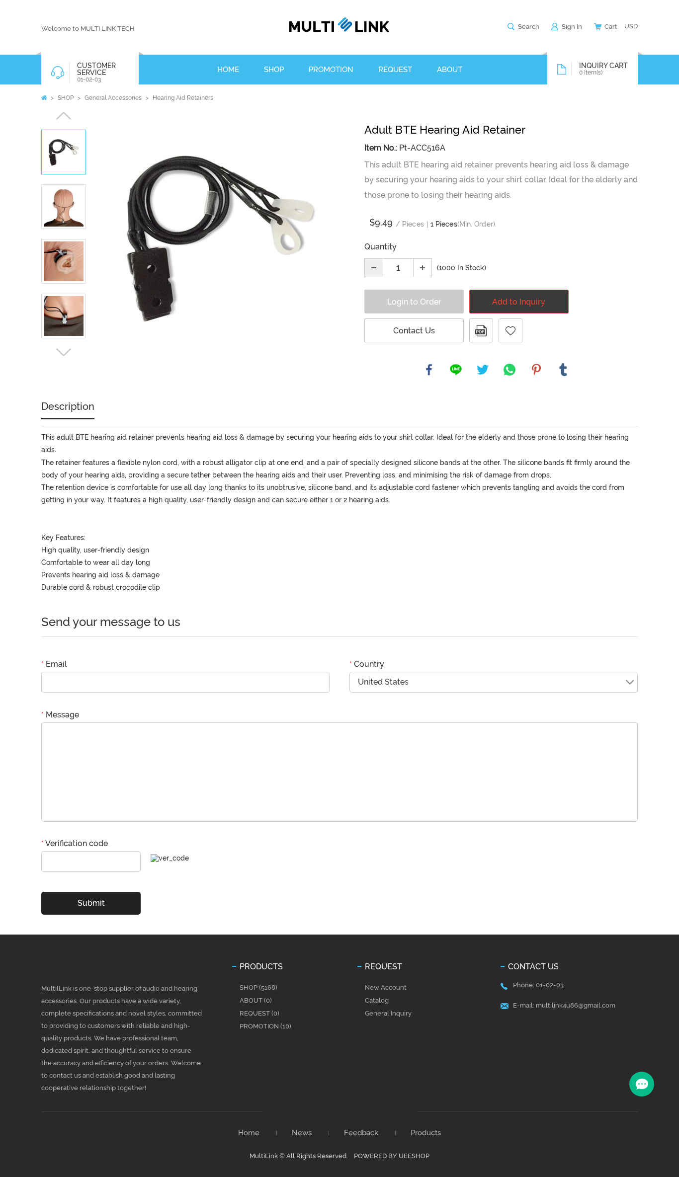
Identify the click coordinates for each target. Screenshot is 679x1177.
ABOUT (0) (256, 1000)
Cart (610, 26)
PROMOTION (331, 69)
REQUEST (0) (259, 1013)
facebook (429, 369)
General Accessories (113, 97)
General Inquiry (388, 1013)
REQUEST (395, 69)
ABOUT (449, 69)
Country (366, 664)
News (302, 1133)
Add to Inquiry (518, 302)
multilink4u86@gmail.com (575, 1005)
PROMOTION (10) (265, 1026)
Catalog (377, 1000)
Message (60, 714)
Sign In (572, 26)
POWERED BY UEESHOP (391, 1156)
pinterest (536, 369)
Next (63, 352)
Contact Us (414, 330)
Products (426, 1133)
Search (528, 26)
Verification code (74, 843)
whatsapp (509, 369)
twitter (482, 369)
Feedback (361, 1133)
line (455, 369)
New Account (386, 987)
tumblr (563, 369)
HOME (228, 69)
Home (44, 97)
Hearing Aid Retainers (183, 97)
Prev (63, 116)
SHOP (274, 69)
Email (54, 664)
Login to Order (414, 302)
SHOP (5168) (258, 987)
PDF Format (481, 330)
